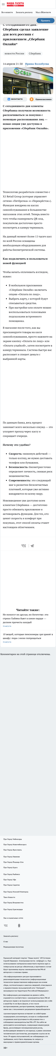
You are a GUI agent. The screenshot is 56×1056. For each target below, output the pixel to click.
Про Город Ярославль (12, 850)
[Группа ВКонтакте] (15, 99)
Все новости (7, 12)
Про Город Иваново (11, 856)
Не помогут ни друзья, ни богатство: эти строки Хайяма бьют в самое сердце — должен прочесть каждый (25, 620)
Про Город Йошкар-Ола (13, 862)
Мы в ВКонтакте (43, 12)
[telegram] (33, 546)
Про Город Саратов (11, 885)
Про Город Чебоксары (12, 839)
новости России (14, 53)
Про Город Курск (10, 867)
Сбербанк (35, 53)
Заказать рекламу (24, 12)
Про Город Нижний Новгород (15, 892)
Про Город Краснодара (13, 909)
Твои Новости (9, 897)
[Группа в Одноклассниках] (41, 99)
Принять (45, 20)
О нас (5, 941)
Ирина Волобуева (37, 63)
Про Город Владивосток (13, 902)
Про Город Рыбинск (11, 874)
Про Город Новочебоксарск (14, 844)
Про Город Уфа (9, 879)
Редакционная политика (13, 947)
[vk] (24, 546)
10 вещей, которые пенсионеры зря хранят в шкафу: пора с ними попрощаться (28, 638)
